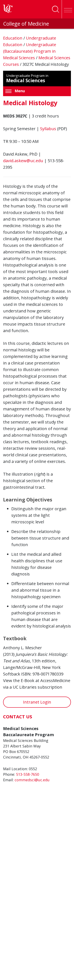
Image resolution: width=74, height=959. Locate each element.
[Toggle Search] (55, 9)
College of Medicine (26, 23)
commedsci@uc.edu (32, 779)
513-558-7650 (27, 774)
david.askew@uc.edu (23, 160)
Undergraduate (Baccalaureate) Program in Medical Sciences (29, 51)
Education (13, 38)
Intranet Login (37, 702)
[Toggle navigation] (68, 9)
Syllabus (48, 128)
